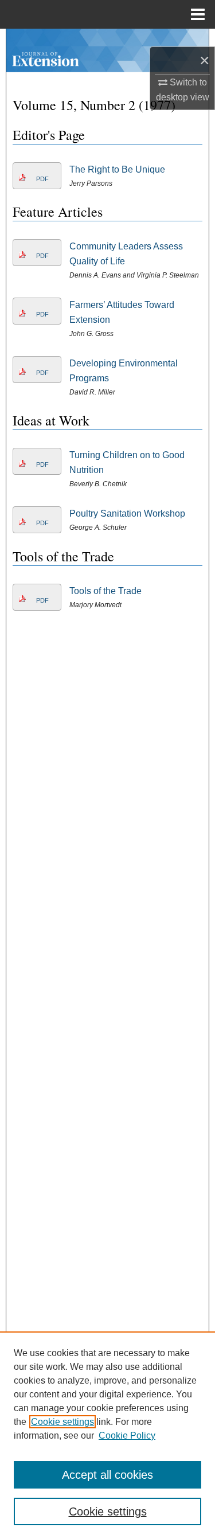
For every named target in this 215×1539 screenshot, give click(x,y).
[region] (107, 1435)
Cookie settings (62, 1422)
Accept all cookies (107, 1474)
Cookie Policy (127, 1435)
